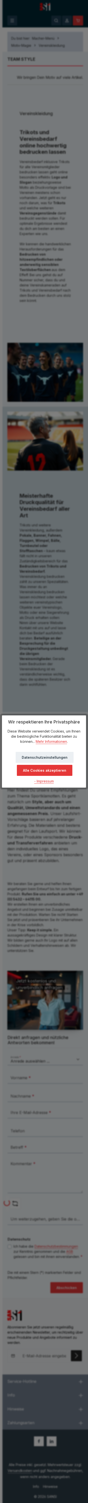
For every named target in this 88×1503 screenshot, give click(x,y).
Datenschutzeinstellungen (44, 757)
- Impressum (44, 781)
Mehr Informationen (51, 741)
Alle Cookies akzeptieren (44, 770)
